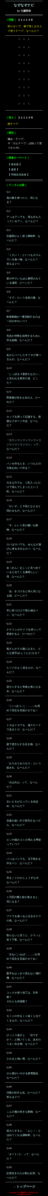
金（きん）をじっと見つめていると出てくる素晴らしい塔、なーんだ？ (24, 572)
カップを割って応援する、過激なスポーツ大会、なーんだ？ (24, 421)
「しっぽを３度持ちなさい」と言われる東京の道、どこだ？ (24, 378)
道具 (13, 169)
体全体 (15, 164)
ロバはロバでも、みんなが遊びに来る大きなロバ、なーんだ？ (24, 549)
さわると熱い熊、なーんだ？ (24, 1058)
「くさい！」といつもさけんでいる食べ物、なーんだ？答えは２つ (24, 259)
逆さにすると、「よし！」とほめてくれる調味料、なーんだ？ (24, 1135)
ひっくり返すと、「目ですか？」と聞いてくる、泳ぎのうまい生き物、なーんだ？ (24, 1039)
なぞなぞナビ (24, 5)
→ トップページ (24, 1186)
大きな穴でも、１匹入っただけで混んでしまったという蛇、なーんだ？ (24, 487)
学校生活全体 (18, 174)
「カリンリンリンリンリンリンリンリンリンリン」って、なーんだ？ (24, 444)
